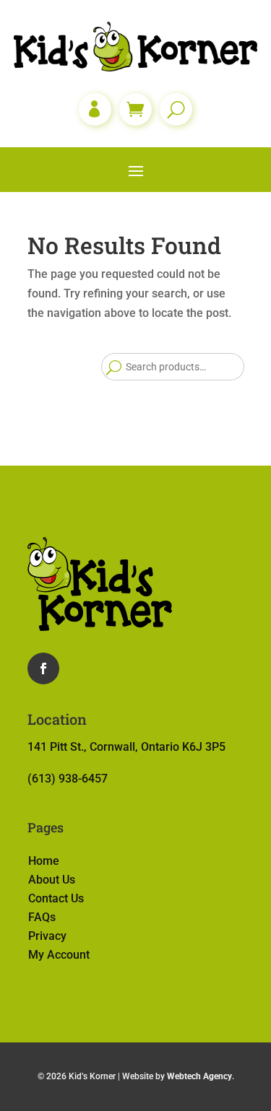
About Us (51, 879)
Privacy (47, 936)
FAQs (42, 917)
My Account (59, 955)
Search (113, 366)
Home (43, 861)
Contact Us (56, 898)
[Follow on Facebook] (43, 668)
